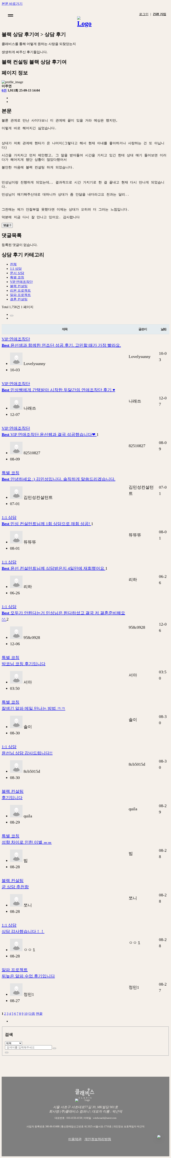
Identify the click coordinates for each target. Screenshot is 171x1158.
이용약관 (75, 1139)
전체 (13, 264)
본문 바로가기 (12, 3)
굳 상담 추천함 (15, 886)
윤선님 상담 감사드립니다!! (27, 753)
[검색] (54, 1048)
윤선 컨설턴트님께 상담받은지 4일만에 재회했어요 (53, 568)
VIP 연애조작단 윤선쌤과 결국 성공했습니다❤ (49, 434)
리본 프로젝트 (20, 290)
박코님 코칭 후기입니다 (23, 663)
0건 (4, 90)
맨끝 (39, 1013)
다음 (31, 1013)
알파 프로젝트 (20, 295)
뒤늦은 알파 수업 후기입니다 (28, 976)
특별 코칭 (17, 277)
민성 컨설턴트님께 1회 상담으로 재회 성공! (46, 523)
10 (26, 1013)
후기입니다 (12, 797)
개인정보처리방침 (97, 1139)
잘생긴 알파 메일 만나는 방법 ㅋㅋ (33, 708)
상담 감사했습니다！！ (23, 931)
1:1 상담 (16, 268)
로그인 (143, 14)
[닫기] (6, 1052)
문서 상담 (17, 273)
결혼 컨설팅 (19, 299)
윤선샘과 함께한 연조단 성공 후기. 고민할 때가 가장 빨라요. (61, 345)
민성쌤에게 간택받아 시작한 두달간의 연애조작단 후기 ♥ (58, 390)
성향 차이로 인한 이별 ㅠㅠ (27, 842)
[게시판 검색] (11, 315)
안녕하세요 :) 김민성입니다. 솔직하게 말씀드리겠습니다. (58, 479)
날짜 (163, 329)
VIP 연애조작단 (21, 282)
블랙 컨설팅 (19, 286)
